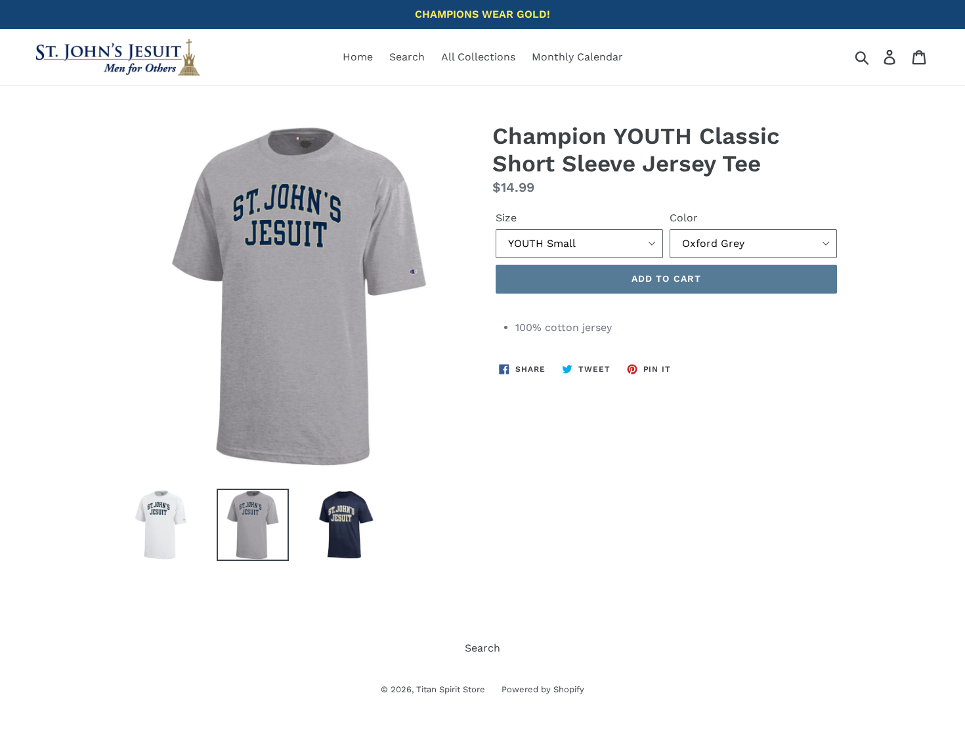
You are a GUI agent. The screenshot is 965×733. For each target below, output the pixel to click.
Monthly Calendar (577, 57)
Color (684, 217)
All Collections (478, 57)
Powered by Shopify (543, 689)
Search (407, 57)
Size (506, 217)
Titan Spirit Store (450, 689)
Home (358, 57)
